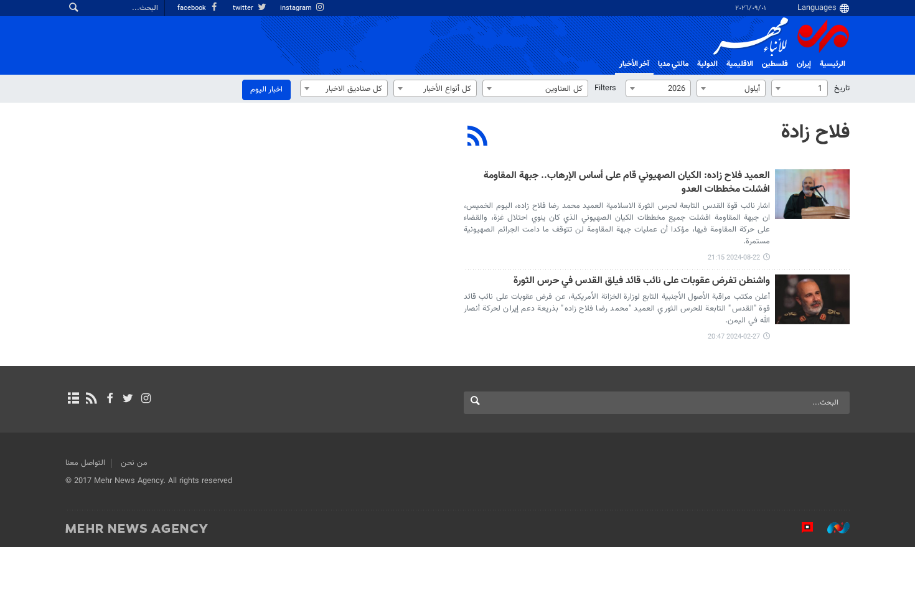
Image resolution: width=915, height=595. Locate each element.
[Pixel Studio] (801, 527)
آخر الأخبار (634, 64)
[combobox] (799, 88)
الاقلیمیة (739, 64)
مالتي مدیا (673, 64)
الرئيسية (832, 64)
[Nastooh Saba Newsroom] (832, 527)
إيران (804, 64)
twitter (244, 8)
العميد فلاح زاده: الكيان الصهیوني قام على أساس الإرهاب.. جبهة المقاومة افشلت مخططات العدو (627, 183)
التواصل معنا (85, 463)
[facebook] (109, 399)
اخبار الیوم (266, 89)
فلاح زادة (815, 132)
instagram (297, 8)
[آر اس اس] (91, 399)
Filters (605, 88)
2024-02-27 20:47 (734, 337)
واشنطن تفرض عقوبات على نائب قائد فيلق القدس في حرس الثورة (642, 281)
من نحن (134, 463)
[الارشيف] (73, 399)
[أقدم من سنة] (812, 194)
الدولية (707, 64)
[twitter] (128, 399)
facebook (192, 8)
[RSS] (478, 137)
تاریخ (842, 88)
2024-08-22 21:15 (734, 258)
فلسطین (775, 64)
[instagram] (146, 399)
